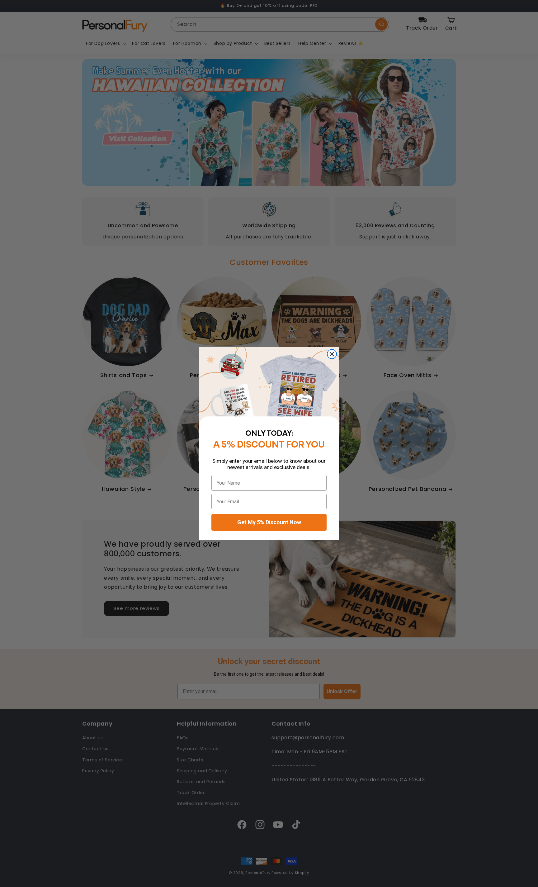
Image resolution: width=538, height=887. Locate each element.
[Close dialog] (332, 354)
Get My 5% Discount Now (269, 522)
